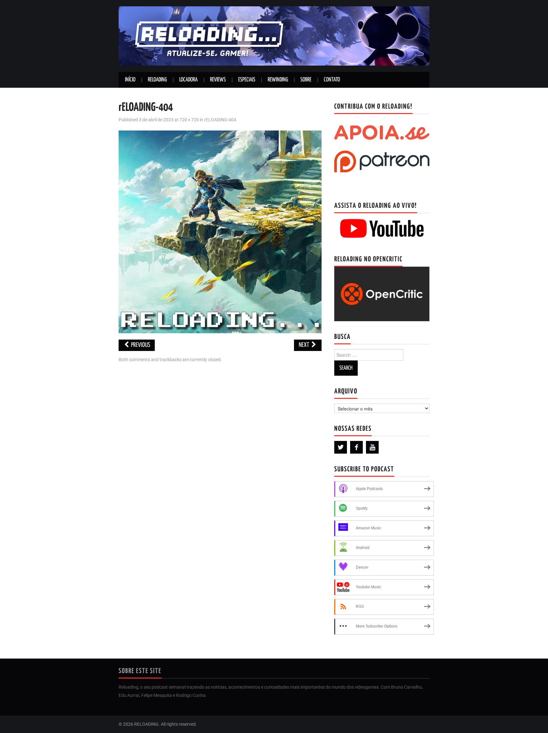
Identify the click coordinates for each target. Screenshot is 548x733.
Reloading (157, 80)
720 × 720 (189, 120)
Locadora (188, 80)
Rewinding (278, 80)
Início (130, 80)
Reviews (218, 80)
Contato (332, 80)
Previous (140, 345)
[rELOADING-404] (220, 231)
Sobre (305, 80)
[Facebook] (356, 447)
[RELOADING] (274, 36)
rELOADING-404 (220, 120)
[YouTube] (372, 447)
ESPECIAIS (246, 80)
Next (304, 345)
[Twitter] (340, 447)
